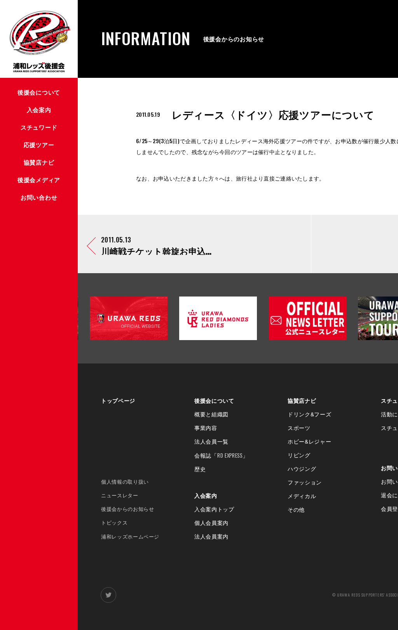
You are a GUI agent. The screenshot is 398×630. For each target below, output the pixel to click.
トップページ (118, 400)
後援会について (214, 400)
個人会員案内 (211, 522)
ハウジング (302, 468)
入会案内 (205, 495)
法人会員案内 (211, 536)
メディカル (302, 496)
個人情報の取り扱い (125, 481)
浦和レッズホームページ (130, 536)
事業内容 (205, 428)
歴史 (200, 469)
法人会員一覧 (211, 441)
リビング (299, 455)
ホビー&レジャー (310, 441)
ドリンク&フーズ (310, 414)
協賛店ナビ (302, 400)
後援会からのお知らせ (127, 508)
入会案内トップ (214, 509)
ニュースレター (119, 495)
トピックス (114, 522)
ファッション (305, 482)
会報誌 (221, 455)
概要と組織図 (211, 414)
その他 (296, 509)
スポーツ (299, 428)
